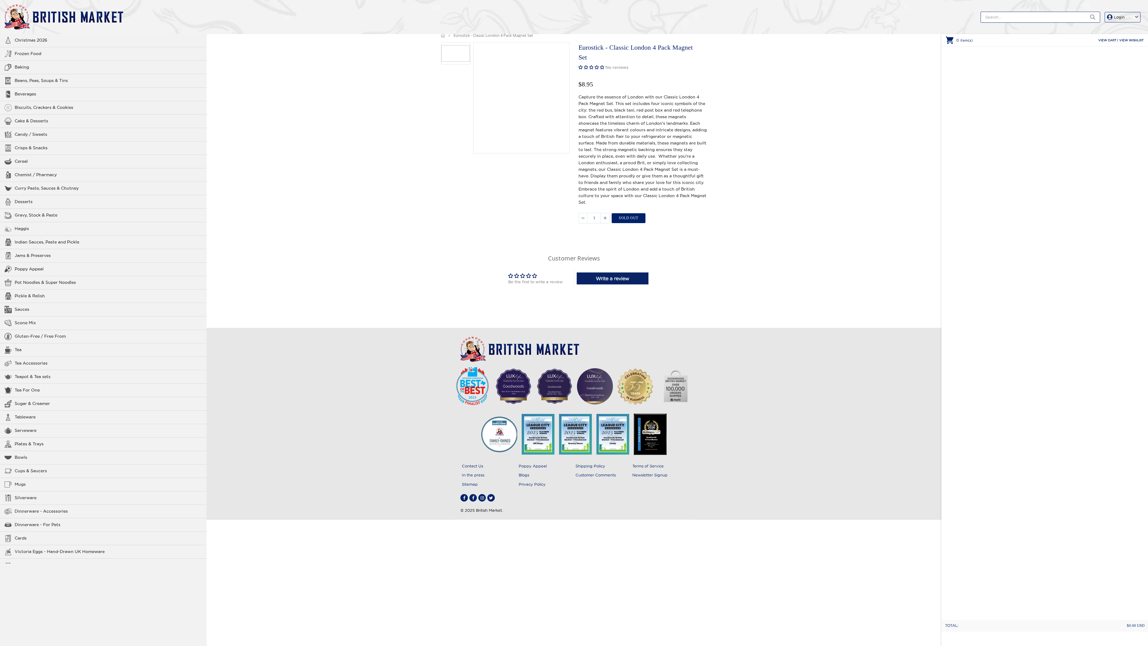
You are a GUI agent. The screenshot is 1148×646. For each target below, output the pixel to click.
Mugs (20, 484)
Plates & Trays (29, 443)
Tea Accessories (31, 363)
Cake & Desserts (31, 120)
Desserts (24, 201)
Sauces (22, 309)
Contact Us (472, 466)
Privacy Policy (532, 484)
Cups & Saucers (31, 470)
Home (443, 35)
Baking (22, 67)
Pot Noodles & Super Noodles (45, 282)
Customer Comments (595, 475)
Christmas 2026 (31, 40)
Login (1119, 17)
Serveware (25, 430)
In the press (473, 475)
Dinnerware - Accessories (41, 511)
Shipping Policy (590, 466)
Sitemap (470, 484)
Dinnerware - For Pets (37, 524)
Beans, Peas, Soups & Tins (41, 80)
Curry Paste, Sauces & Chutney (47, 188)
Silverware (25, 497)
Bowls (21, 457)
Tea (18, 349)
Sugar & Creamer (32, 403)
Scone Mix (25, 322)
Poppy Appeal (29, 268)
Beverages (25, 94)
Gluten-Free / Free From (40, 336)
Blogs (524, 475)
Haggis (22, 228)
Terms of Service (648, 466)
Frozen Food (28, 53)
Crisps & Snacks (31, 147)
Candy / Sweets (31, 134)
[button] (591, 67)
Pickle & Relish (30, 295)
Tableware (25, 417)
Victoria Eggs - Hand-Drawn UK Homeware (60, 551)
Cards (21, 538)
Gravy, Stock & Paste (36, 215)
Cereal (21, 161)
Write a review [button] (612, 278)
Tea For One (27, 390)
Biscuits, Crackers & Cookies (44, 107)
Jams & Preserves (33, 255)
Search (1092, 17)
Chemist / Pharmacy (36, 174)
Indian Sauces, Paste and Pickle (47, 242)
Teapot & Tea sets (33, 376)
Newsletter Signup (650, 475)
